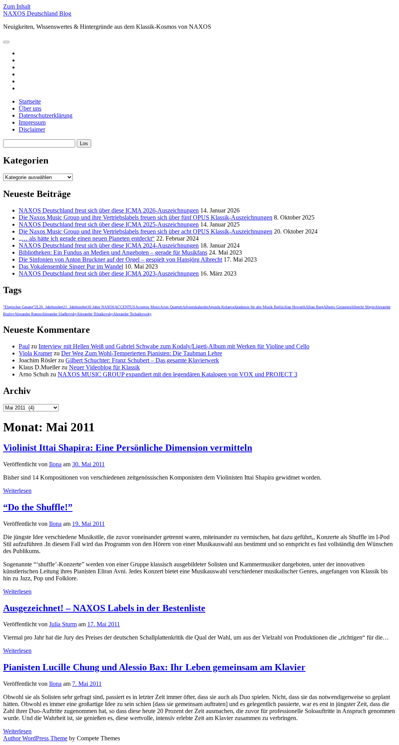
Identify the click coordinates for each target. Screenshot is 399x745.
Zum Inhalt (16, 6)
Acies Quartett (171, 307)
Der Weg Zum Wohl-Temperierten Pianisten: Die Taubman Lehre (141, 353)
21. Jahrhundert (75, 307)
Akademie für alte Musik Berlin (259, 307)
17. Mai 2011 (103, 624)
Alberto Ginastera (337, 307)
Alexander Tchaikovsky (95, 314)
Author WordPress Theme (35, 738)
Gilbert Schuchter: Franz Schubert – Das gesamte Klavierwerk (142, 360)
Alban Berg (314, 307)
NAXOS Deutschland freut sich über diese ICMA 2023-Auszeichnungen (109, 273)
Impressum (32, 122)
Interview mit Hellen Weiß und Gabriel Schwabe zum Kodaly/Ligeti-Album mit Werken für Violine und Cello (174, 346)
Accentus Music (147, 307)
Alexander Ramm (28, 314)
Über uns (30, 108)
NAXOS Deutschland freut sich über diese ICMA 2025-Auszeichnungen (109, 224)
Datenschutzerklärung (45, 115)
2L (37, 307)
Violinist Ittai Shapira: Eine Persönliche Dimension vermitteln (127, 448)
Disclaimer (32, 129)
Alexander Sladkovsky (59, 314)
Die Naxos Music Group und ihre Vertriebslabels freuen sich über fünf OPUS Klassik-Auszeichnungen (145, 217)
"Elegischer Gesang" (19, 307)
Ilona (55, 464)
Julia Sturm (63, 624)
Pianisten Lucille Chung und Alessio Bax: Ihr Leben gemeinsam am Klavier (154, 667)
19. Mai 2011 (88, 523)
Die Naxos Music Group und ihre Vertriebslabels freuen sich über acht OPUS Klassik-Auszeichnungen (145, 231)
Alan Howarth (294, 307)
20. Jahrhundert (51, 307)
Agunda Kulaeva (221, 307)
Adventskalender (195, 307)
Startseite (30, 101)
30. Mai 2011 (88, 464)
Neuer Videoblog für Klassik (104, 367)
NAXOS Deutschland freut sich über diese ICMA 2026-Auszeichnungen (109, 210)
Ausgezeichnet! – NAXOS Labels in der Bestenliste (104, 608)
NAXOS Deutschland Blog (37, 13)
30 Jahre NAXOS (101, 307)
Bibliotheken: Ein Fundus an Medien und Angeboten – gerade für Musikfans (113, 252)
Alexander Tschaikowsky (132, 314)
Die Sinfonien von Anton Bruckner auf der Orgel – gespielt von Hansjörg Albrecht (120, 259)
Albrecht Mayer (363, 307)
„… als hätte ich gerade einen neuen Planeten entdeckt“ (87, 238)
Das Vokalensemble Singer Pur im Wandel (71, 266)
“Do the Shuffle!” (37, 507)
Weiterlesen (17, 490)
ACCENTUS (125, 307)
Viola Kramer (35, 353)
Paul (24, 346)
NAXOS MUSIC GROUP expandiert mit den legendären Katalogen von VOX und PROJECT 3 (177, 374)
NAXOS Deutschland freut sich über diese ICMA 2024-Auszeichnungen (109, 245)
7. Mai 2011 (87, 683)
